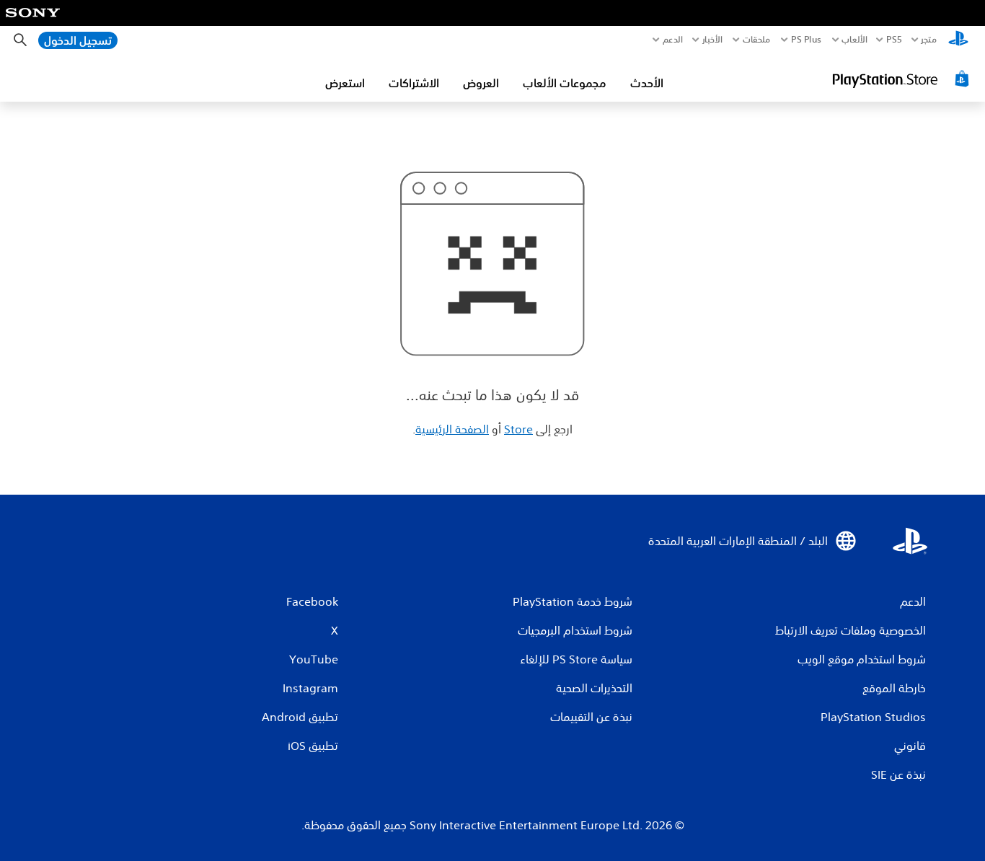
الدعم (673, 39)
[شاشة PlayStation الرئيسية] (958, 40)
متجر (929, 39)
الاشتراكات (414, 83)
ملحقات (757, 39)
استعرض (345, 83)
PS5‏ (893, 39)
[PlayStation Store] (902, 78)
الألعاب (854, 39)
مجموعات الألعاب (564, 83)
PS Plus (806, 39)
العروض (481, 83)
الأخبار (712, 39)
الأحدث (646, 83)
